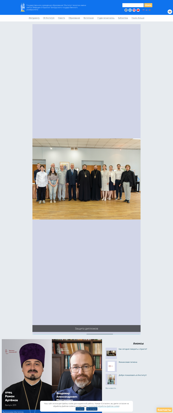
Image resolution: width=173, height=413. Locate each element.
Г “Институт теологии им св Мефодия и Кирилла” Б (56, 7)
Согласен (80, 409)
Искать (148, 5)
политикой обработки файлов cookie (104, 406)
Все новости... (111, 388)
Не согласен (92, 409)
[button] (34, 179)
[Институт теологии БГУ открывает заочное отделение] (86, 333)
